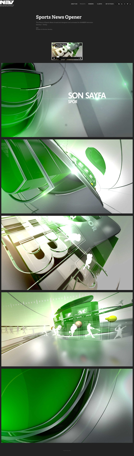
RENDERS (91, 4)
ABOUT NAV (74, 4)
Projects (82, 4)
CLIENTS (99, 4)
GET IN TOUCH (110, 4)
